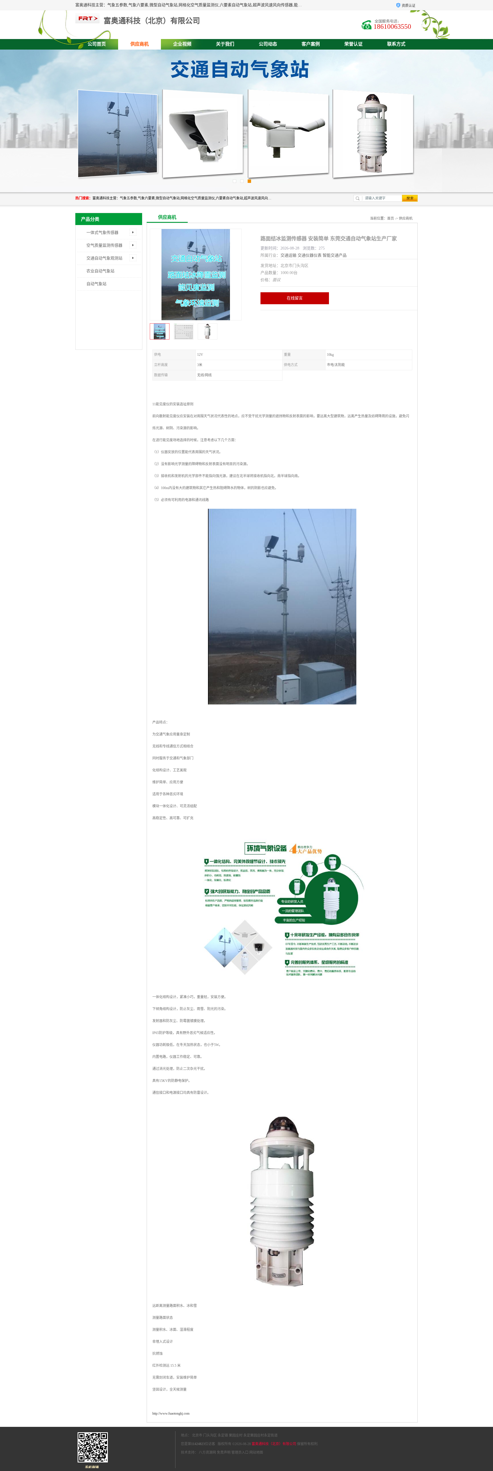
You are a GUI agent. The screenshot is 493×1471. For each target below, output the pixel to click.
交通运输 (288, 255)
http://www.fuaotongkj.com (170, 1413)
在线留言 (295, 298)
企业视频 (182, 44)
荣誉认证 (353, 44)
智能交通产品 (335, 255)
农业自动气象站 (100, 271)
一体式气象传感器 (102, 232)
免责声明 (224, 1452)
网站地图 (256, 1452)
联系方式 (396, 44)
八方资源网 (207, 1452)
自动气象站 (96, 284)
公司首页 (97, 44)
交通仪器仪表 (310, 255)
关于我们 (225, 44)
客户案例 (311, 44)
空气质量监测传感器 (104, 245)
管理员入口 (239, 1452)
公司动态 (268, 44)
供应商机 (139, 44)
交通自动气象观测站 (104, 258)
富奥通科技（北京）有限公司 (274, 1444)
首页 (390, 218)
